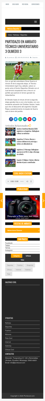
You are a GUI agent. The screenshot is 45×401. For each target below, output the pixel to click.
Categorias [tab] (17, 256)
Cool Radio (15, 4)
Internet (18, 269)
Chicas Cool (9, 349)
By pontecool (10, 57)
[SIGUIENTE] (43, 200)
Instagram (9, 250)
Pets (8, 274)
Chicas (9, 269)
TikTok (7, 248)
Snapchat (30, 265)
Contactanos (35, 4)
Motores (8, 334)
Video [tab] (22, 260)
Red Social (25, 4)
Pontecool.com (29, 396)
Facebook (8, 243)
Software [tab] (28, 256)
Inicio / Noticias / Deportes (17, 35)
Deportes (35, 57)
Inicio (7, 4)
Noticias (8, 323)
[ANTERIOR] (1, 200)
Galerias (28, 269)
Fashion (20, 265)
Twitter (7, 245)
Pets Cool (8, 338)
